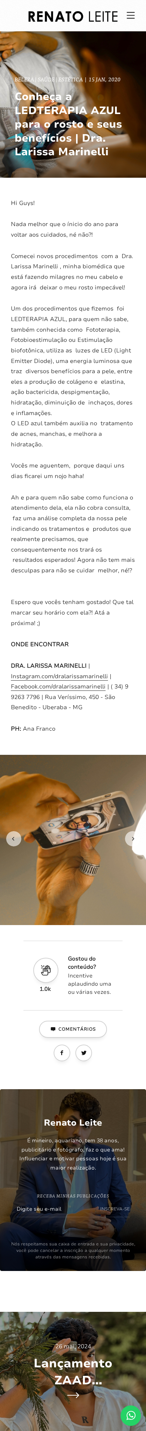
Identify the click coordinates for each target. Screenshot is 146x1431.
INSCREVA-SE (115, 1209)
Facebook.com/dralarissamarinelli (58, 686)
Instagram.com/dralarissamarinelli (59, 676)
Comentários (77, 1029)
